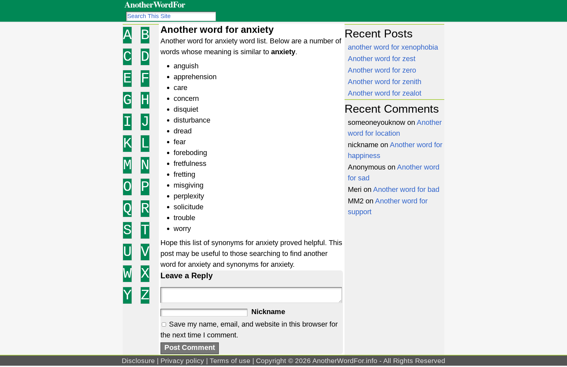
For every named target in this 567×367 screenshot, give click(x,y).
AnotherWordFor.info (344, 360)
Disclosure (138, 360)
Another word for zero (382, 70)
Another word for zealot (384, 93)
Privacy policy (182, 360)
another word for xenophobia (393, 47)
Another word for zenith (384, 82)
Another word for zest (381, 59)
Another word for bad (406, 189)
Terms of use (230, 360)
